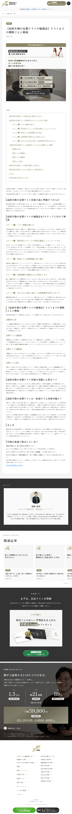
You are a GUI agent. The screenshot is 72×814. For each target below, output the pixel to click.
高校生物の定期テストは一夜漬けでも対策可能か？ (26, 169)
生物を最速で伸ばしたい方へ (19, 177)
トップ (3, 13)
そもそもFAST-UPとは (36, 97)
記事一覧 (9, 13)
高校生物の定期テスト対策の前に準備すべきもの (25, 116)
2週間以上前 (16, 149)
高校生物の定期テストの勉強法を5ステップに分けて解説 (28, 120)
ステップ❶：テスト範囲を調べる (23, 124)
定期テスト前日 (17, 161)
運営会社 (36, 799)
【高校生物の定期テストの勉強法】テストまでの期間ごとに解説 (31, 145)
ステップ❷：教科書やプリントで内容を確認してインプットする (34, 128)
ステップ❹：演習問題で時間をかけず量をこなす (28, 136)
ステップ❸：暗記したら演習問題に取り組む (27, 132)
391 (15, 13)
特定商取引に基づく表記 (36, 801)
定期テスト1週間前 (18, 157)
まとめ (11, 173)
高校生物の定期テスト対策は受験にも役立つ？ (25, 165)
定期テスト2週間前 (18, 153)
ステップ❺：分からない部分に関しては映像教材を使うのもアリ (34, 141)
